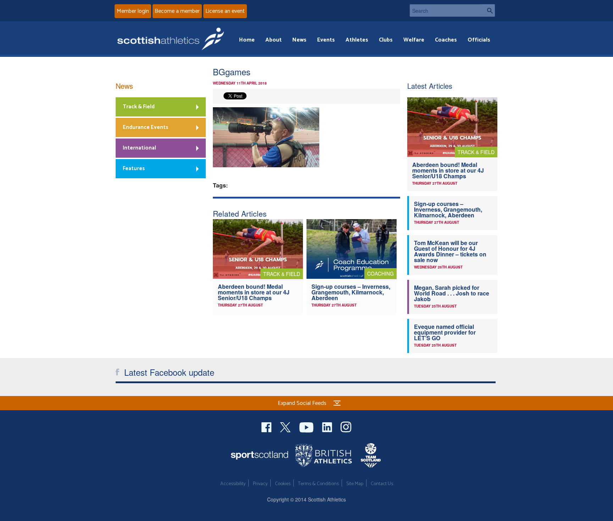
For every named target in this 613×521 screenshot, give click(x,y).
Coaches (446, 40)
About (273, 40)
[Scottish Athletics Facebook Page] (267, 426)
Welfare (413, 40)
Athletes (357, 40)
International (139, 147)
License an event (225, 11)
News (299, 40)
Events (326, 40)
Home (247, 40)
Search (488, 10)
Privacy (260, 484)
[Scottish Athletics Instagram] (346, 426)
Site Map (354, 484)
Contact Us (382, 484)
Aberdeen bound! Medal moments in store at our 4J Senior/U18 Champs (253, 292)
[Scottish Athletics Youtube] (307, 426)
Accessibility (232, 484)
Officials (479, 40)
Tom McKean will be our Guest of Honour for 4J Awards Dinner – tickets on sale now (450, 251)
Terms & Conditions (318, 484)
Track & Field (139, 106)
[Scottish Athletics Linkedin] (327, 426)
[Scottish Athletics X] (286, 426)
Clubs (386, 40)
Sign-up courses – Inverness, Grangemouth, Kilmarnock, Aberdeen (350, 292)
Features (134, 168)
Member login (133, 11)
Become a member (177, 11)
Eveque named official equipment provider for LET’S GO (445, 332)
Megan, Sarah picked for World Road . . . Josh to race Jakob (451, 293)
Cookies (283, 484)
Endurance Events (145, 127)
